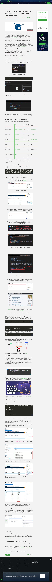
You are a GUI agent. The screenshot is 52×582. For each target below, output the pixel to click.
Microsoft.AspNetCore (34, 139)
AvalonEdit (32, 134)
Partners (17, 565)
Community (25, 560)
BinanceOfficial (17, 127)
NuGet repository (14, 37)
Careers (17, 568)
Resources (23, 3)
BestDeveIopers (17, 149)
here (26, 353)
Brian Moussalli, (15, 17)
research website (22, 547)
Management (18, 562)
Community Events (26, 563)
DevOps (44, 28)
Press (17, 571)
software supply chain (14, 551)
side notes (20, 58)
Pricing (28, 3)
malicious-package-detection (26, 550)
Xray (46, 28)
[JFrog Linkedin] (47, 559)
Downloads (25, 562)
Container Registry (3, 565)
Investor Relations (18, 563)
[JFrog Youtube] (50, 559)
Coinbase (32, 127)
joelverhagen (21, 310)
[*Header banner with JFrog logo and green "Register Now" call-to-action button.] (26, 1)
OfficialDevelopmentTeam (19, 129)
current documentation (28, 57)
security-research (7, 551)
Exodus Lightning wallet (24, 378)
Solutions (10, 3)
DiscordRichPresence (34, 132)
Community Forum (26, 565)
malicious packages (9, 550)
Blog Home (7, 8)
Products (6, 3)
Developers (18, 3)
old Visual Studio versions (9, 53)
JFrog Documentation (11, 566)
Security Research (11, 562)
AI (14, 3)
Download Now (42, 43)
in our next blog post (23, 46)
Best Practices (40, 28)
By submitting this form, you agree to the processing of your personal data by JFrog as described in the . (42, 17)
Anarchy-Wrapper (33, 129)
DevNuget (16, 144)
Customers (17, 566)
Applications (26, 566)
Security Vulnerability (20, 551)
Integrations (10, 565)
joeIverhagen (17, 134)
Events (9, 563)
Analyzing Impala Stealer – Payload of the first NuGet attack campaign (35, 561)
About (17, 560)
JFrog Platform (2, 569)
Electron (30, 396)
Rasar (24, 397)
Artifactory (43, 27)
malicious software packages (17, 550)
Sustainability (18, 569)
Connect (2, 566)
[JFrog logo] (2, 3)
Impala (16, 154)
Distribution (2, 563)
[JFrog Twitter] (48, 559)
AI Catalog (2, 568)
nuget (25, 551)
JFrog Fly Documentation (12, 568)
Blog (9, 560)
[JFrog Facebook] (45, 559)
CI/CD (40, 27)
